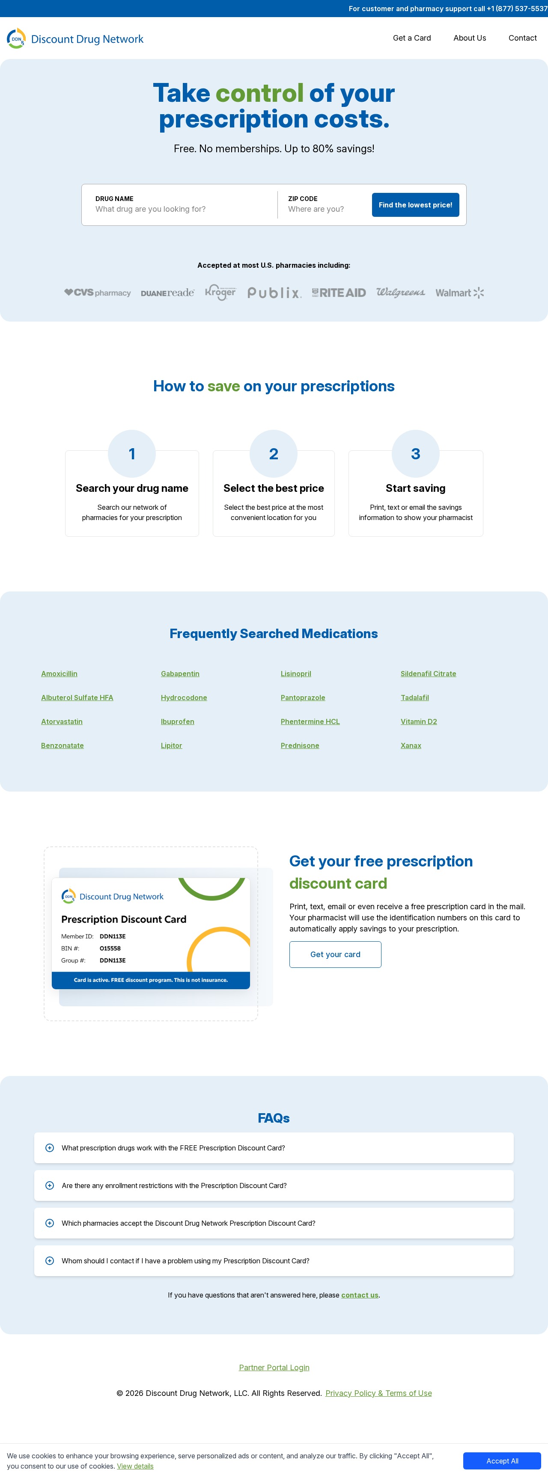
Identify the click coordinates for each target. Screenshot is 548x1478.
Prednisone (300, 745)
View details (135, 1466)
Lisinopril (296, 673)
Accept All (502, 1461)
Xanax (411, 745)
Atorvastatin (62, 721)
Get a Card (412, 37)
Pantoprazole (303, 697)
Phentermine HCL (310, 721)
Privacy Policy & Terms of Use (378, 1393)
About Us (469, 37)
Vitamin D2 (419, 721)
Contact (523, 37)
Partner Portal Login (274, 1367)
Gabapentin (180, 673)
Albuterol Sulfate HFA (77, 697)
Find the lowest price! (416, 205)
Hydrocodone (184, 697)
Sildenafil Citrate (428, 673)
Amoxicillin (59, 673)
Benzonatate (62, 745)
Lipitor (171, 745)
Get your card (335, 954)
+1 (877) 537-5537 (517, 8)
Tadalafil (415, 697)
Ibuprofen (177, 721)
